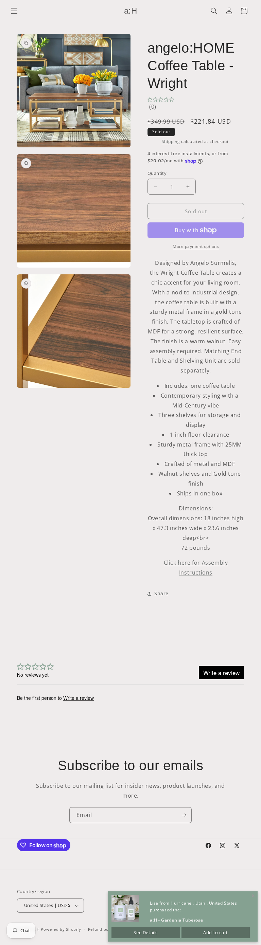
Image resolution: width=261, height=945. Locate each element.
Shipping (171, 141)
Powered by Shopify (61, 929)
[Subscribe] (183, 815)
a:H (36, 929)
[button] (14, 10)
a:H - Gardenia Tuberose (176, 920)
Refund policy (102, 929)
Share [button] (161, 593)
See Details (146, 932)
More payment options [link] (196, 246)
